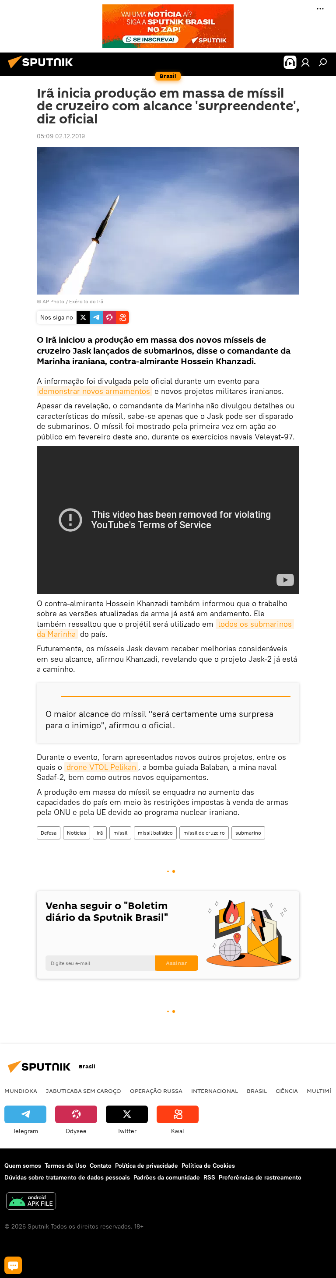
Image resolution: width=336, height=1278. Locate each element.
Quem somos (22, 1165)
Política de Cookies (208, 1165)
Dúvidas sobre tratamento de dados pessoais (67, 1177)
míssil (120, 832)
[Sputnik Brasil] (42, 70)
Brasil (257, 1091)
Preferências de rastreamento (260, 1177)
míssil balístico (155, 832)
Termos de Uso (65, 1165)
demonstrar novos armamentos (94, 391)
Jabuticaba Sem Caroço (83, 1091)
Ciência (287, 1091)
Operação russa (156, 1091)
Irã (100, 832)
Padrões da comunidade (166, 1177)
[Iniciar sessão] (305, 62)
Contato (101, 1165)
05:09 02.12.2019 (61, 136)
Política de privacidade (146, 1165)
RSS (209, 1177)
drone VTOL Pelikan (101, 767)
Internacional (214, 1091)
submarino (248, 832)
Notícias (76, 832)
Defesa (48, 832)
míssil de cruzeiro (204, 832)
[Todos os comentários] (13, 1265)
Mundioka (20, 1091)
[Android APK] (31, 1202)
